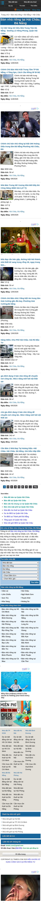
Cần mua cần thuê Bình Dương (30, 766)
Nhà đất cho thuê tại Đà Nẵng (6, 797)
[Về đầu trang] (38, 900)
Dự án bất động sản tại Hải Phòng (18, 781)
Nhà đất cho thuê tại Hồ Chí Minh (6, 757)
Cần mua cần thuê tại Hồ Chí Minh (7, 766)
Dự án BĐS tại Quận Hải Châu (16, 513)
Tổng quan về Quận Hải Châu (15, 520)
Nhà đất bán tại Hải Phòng (19, 789)
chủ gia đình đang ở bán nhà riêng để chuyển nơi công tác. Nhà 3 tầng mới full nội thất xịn (21, 415)
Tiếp (35, 487)
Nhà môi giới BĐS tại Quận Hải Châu (18, 523)
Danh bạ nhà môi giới (11, 814)
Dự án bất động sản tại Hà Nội (18, 739)
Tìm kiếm (34, 6)
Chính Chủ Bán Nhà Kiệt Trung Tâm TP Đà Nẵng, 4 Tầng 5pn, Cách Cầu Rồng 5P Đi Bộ (20, 70)
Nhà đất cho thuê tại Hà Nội (18, 755)
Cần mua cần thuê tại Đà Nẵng (7, 806)
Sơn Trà (5, 598)
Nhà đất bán (13, 2)
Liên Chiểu (6, 594)
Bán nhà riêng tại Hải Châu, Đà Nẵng (24, 531)
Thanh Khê (25, 598)
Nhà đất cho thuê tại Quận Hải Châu (18, 510)
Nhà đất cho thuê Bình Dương (30, 757)
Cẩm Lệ (5, 591)
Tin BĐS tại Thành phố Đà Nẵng (16, 517)
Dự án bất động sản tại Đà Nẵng (7, 781)
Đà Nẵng (27, 15)
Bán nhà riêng (16, 15)
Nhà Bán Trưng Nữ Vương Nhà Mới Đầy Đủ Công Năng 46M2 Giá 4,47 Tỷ (20, 186)
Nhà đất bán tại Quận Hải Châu (17, 497)
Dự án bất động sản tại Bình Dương (30, 739)
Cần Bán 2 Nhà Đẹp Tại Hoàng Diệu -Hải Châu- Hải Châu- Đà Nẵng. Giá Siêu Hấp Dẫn (20, 449)
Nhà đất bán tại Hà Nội (18, 747)
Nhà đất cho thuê (30, 2)
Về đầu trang (20, 854)
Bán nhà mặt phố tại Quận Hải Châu (19, 507)
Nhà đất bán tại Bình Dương (30, 748)
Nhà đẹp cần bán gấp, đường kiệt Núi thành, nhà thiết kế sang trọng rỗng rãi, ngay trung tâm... (21, 262)
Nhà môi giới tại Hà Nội (11, 819)
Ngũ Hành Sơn (27, 594)
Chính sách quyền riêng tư (23, 862)
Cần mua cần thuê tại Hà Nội (19, 764)
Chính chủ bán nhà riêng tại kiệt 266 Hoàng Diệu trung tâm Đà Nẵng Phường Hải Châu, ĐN (20, 146)
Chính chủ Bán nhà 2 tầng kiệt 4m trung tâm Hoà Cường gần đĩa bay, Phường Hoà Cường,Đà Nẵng (20, 301)
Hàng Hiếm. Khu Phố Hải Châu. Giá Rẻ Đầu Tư (20, 341)
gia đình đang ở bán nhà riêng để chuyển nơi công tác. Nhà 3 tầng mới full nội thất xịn (19, 379)
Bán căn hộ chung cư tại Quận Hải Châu (20, 504)
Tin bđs (22, 6)
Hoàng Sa (25, 601)
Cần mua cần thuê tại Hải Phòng (19, 806)
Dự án (11, 6)
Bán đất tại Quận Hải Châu (15, 501)
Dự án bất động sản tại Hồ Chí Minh (7, 739)
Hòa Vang (6, 601)
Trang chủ (5, 15)
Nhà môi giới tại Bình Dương (13, 825)
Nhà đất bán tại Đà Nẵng (6, 789)
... (30, 487)
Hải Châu (36, 15)
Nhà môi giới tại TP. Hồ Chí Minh (15, 822)
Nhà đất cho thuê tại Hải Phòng (18, 797)
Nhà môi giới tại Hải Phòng (13, 832)
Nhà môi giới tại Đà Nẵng (12, 828)
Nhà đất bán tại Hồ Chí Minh (6, 748)
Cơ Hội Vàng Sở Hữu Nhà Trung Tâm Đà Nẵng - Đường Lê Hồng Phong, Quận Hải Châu (19, 31)
